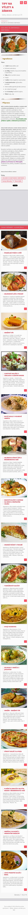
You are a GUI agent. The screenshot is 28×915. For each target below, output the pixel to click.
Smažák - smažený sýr (12, 710)
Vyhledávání (21, 2)
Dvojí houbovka (10, 627)
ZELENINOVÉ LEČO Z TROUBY (13, 294)
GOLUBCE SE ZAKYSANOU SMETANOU (13, 178)
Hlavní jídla (18, 181)
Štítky (3, 175)
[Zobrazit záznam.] (14, 250)
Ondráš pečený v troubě (13, 545)
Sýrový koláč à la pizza (13, 751)
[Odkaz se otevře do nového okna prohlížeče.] (14, 43)
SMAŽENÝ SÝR (8, 333)
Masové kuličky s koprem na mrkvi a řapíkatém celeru (13, 502)
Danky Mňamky (7, 181)
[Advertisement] (14, 205)
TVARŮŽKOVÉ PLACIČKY (12, 586)
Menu (25, 2)
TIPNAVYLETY (4, 21)
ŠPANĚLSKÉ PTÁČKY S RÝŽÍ (13, 253)
